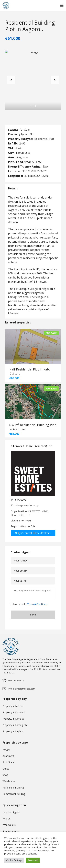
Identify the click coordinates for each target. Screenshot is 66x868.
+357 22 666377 (16, 680)
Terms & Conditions (37, 604)
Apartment (8, 756)
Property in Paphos (13, 731)
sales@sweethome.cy (26, 505)
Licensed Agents (11, 812)
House (6, 749)
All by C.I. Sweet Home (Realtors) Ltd (33, 533)
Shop (5, 775)
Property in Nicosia (13, 706)
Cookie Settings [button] (14, 860)
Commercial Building (14, 794)
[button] (55, 80)
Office (6, 768)
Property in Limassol (14, 712)
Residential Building (13, 787)
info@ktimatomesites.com (21, 688)
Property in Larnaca (13, 718)
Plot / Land (9, 762)
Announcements (11, 831)
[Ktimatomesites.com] (4, 5)
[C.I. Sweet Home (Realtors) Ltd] (33, 473)
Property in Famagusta (15, 725)
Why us (6, 818)
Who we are (9, 824)
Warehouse (9, 781)
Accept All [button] (33, 860)
